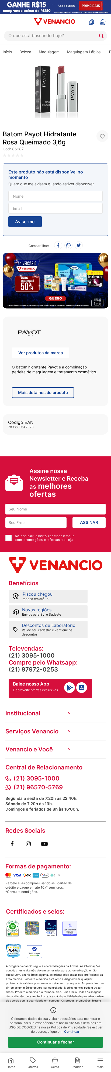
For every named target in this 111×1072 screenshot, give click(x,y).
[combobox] (55, 36)
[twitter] (79, 245)
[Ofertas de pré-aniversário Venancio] (55, 279)
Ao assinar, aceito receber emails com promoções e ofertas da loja (45, 538)
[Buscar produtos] (102, 36)
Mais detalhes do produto (43, 392)
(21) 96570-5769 (38, 787)
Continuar (71, 1032)
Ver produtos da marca (40, 352)
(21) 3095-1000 (32, 655)
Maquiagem (49, 51)
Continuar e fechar (55, 1042)
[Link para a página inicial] (7, 51)
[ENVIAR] (25, 221)
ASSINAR (89, 522)
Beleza (25, 51)
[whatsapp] (68, 245)
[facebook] (58, 245)
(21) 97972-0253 (33, 669)
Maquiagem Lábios (83, 51)
